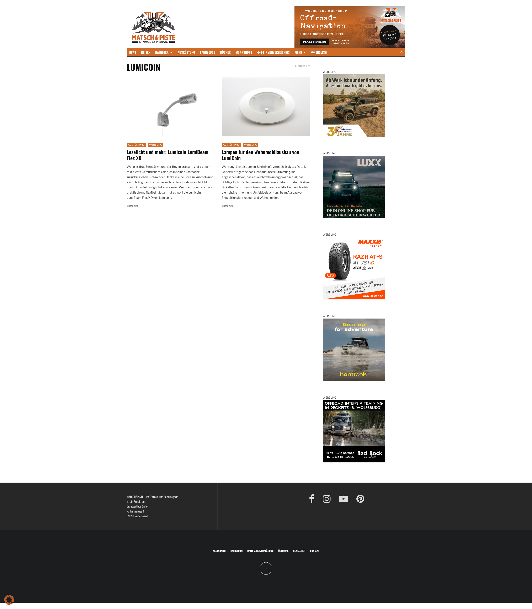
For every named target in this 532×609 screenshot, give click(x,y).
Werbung (155, 144)
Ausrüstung (136, 144)
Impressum (236, 550)
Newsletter (299, 550)
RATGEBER (162, 52)
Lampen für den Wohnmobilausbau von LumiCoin (260, 155)
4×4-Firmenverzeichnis (273, 52)
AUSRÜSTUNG (186, 52)
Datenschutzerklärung (260, 550)
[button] (9, 600)
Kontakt (314, 550)
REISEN (145, 52)
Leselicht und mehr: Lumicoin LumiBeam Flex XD (167, 155)
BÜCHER (225, 52)
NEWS (132, 52)
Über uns (283, 550)
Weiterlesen (132, 206)
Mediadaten (219, 550)
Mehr (298, 52)
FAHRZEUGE (207, 52)
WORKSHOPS (244, 52)
